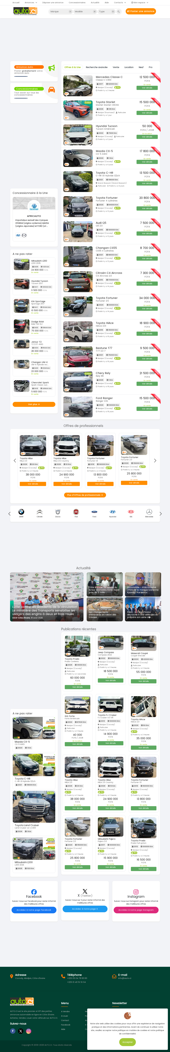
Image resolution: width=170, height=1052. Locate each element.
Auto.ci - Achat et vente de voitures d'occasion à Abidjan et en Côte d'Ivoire (25, 11)
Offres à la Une (73, 67)
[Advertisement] (85, 39)
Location (128, 67)
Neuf (141, 67)
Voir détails (147, 87)
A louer (64, 1016)
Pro (150, 67)
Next (154, 460)
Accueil (15, 2)
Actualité (95, 2)
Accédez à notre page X (85, 909)
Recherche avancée (97, 67)
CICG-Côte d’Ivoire (21, 617)
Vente (116, 67)
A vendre (65, 1011)
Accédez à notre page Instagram (136, 910)
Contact (65, 1020)
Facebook (65, 1024)
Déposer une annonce (52, 2)
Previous (15, 460)
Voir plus (33, 404)
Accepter (127, 1042)
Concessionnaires (77, 2)
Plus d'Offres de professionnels (84, 495)
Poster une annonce (142, 11)
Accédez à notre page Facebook (34, 910)
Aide (107, 2)
